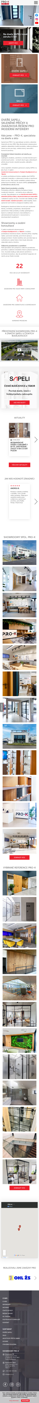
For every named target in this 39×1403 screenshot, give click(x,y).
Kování (5, 1341)
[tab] (37, 38)
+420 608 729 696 (11, 1371)
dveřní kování (5, 200)
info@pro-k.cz (9, 1374)
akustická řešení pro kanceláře (27, 196)
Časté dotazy (8, 1310)
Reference (6, 1304)
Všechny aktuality (19, 465)
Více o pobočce (13, 43)
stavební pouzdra (16, 200)
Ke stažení (6, 1316)
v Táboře (21, 231)
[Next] (36, 439)
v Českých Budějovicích (9, 231)
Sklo (4, 1335)
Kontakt (6, 1322)
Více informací (14, 1400)
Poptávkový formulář (11, 1319)
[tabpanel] (19, 40)
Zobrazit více (19, 857)
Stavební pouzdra (9, 1344)
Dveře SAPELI (7, 1332)
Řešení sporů (8, 1313)
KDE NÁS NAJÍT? (20, 402)
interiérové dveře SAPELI (29, 194)
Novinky (6, 1307)
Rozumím (25, 1400)
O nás (5, 1301)
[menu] (36, 2)
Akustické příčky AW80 (11, 1338)
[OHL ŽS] (19, 1278)
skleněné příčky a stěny (9, 196)
